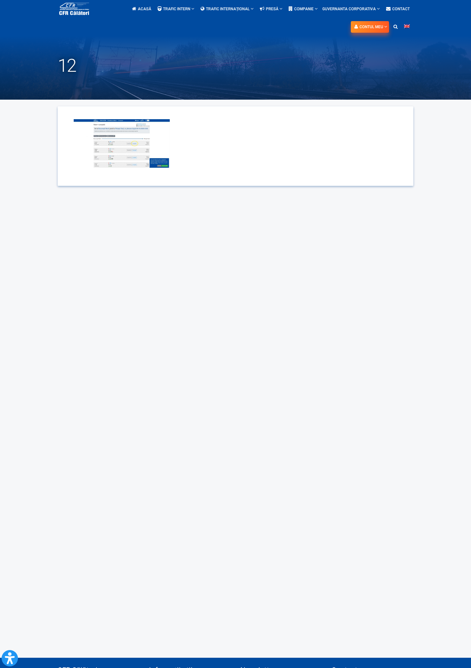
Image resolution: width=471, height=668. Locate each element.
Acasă (144, 9)
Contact (401, 9)
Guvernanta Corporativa (349, 9)
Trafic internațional (228, 9)
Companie (304, 9)
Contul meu (371, 27)
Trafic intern (177, 9)
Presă (272, 9)
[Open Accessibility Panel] (10, 658)
